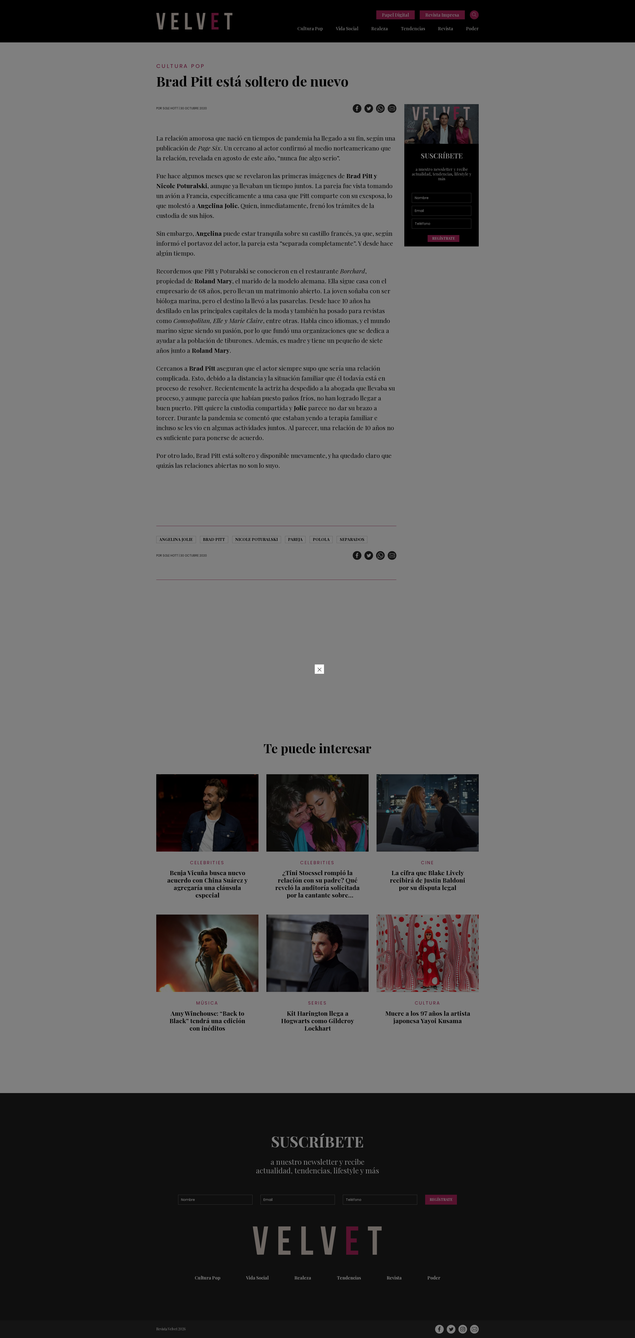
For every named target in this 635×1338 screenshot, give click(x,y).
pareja (295, 539)
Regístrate (443, 238)
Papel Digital (395, 15)
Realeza (379, 28)
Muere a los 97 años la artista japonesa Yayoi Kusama (427, 1017)
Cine (427, 863)
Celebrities (207, 863)
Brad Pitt (214, 539)
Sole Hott (170, 108)
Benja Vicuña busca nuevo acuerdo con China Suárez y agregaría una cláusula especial (207, 884)
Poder (472, 28)
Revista (445, 28)
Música (207, 1003)
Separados (352, 539)
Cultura (428, 1003)
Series (317, 1003)
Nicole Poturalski (256, 539)
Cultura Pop (310, 28)
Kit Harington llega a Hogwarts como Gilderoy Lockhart (317, 1021)
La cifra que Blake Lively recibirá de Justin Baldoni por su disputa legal (427, 880)
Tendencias (413, 28)
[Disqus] (276, 658)
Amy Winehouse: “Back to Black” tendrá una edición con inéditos (207, 1021)
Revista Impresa (442, 15)
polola (321, 539)
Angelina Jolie (176, 539)
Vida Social (347, 28)
